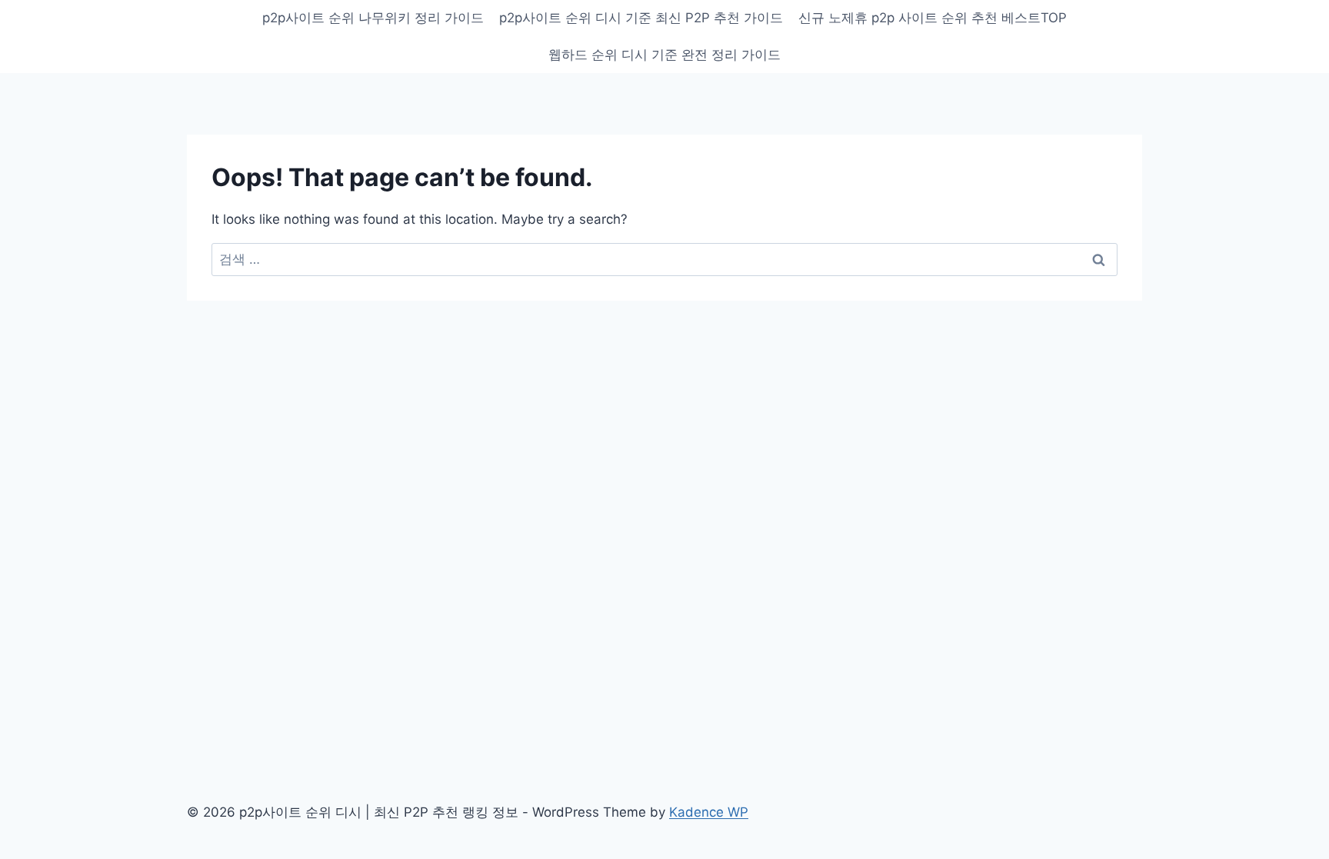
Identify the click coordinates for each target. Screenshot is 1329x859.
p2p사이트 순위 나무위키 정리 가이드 (373, 17)
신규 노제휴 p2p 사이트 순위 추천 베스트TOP (932, 17)
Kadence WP (708, 812)
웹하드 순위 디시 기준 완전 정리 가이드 (664, 54)
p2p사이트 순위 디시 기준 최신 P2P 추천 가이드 (641, 17)
